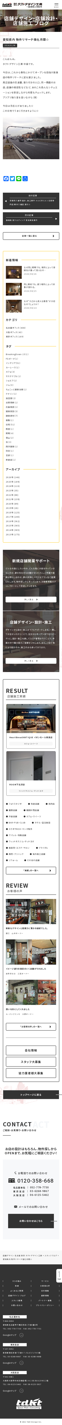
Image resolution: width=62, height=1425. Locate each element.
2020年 (9, 503)
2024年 (9, 486)
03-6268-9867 (39, 1191)
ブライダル (43, 847)
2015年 (9, 525)
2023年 (9, 490)
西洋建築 (10, 446)
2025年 (9, 481)
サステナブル (11, 376)
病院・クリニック (16, 854)
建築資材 (10, 415)
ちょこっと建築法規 (14, 389)
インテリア (11, 363)
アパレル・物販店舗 (17, 835)
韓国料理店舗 (32, 810)
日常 (8, 424)
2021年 (9, 499)
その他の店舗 (33, 860)
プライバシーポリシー (45, 1305)
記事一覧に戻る (29, 235)
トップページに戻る (31, 1094)
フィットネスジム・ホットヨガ (21, 841)
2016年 (9, 521)
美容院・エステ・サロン (19, 847)
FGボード (10, 358)
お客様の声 (45, 1286)
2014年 (9, 530)
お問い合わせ (17, 1305)
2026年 (9, 477)
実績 (17, 1286)
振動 (8, 420)
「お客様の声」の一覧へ (31, 1026)
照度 (8, 429)
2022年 (9, 495)
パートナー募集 (45, 1300)
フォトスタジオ (15, 803)
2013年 (9, 534)
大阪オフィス (11, 332)
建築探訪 (10, 411)
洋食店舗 (13, 816)
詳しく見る (28, 599)
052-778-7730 (39, 1187)
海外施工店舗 (39, 854)
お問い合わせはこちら (31, 1220)
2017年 (9, 516)
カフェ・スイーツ (33, 816)
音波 (8, 455)
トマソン (9, 393)
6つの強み (17, 1281)
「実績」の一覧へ (30, 870)
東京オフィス (11, 336)
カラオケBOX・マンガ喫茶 (20, 829)
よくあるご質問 (16, 1291)
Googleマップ (10, 1335)
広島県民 (10, 407)
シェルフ (10, 380)
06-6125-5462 (39, 1194)
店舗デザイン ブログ (17, 1296)
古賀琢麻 (10, 402)
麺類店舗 (13, 810)
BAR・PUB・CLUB (17, 822)
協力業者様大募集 (31, 1073)
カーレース (11, 367)
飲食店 (9, 459)
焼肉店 (51, 803)
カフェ (8, 371)
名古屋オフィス (13, 327)
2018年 (9, 512)
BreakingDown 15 (15, 354)
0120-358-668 (35, 1181)
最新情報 (45, 1296)
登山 (8, 437)
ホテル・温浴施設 (42, 822)
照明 (8, 433)
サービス (45, 1281)
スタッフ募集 (17, 1300)
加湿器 (9, 398)
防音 (8, 450)
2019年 (9, 508)
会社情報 (31, 1050)
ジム (8, 385)
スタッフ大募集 (31, 1062)
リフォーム (13, 860)
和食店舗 (35, 803)
